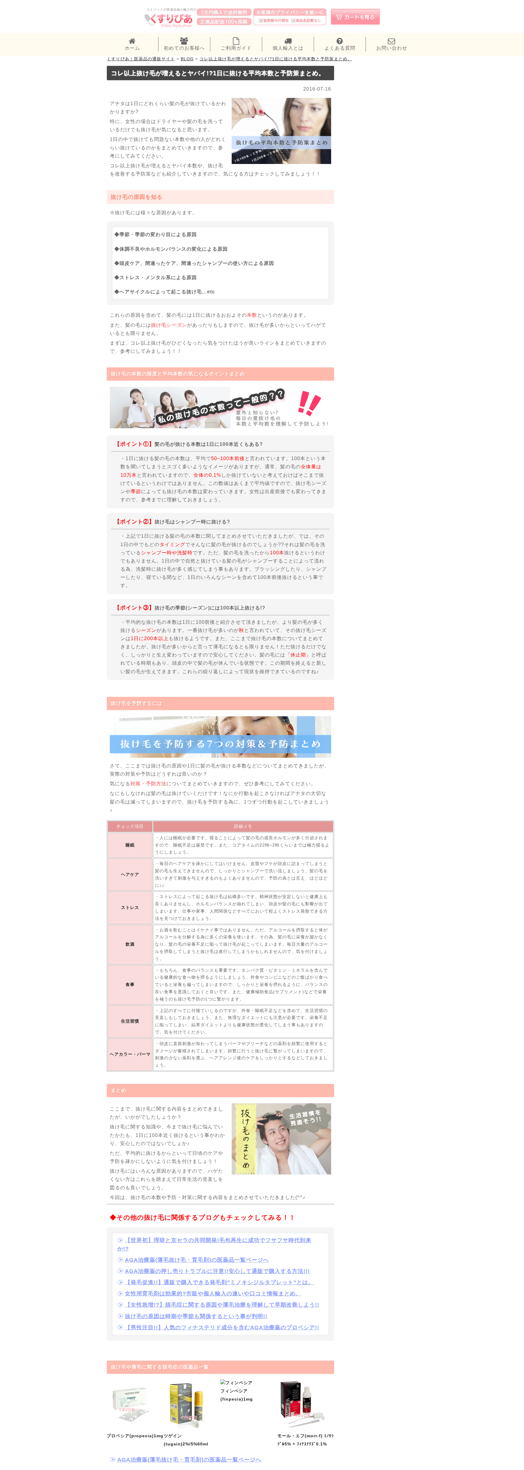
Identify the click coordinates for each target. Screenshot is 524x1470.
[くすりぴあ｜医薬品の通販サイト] (168, 26)
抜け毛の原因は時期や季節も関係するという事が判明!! (196, 1316)
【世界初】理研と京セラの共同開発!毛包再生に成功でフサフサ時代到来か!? (214, 1244)
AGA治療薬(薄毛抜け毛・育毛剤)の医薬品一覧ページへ (197, 1260)
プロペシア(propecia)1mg (135, 1435)
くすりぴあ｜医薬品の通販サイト (141, 58)
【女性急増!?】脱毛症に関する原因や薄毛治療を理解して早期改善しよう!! (222, 1305)
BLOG (187, 58)
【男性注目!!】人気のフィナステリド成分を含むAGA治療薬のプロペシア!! (222, 1328)
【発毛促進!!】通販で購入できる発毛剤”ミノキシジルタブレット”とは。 (219, 1282)
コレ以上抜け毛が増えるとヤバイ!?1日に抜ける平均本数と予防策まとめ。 (276, 58)
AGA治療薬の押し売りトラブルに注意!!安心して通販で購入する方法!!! (217, 1271)
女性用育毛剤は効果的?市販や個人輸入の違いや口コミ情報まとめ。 (213, 1294)
